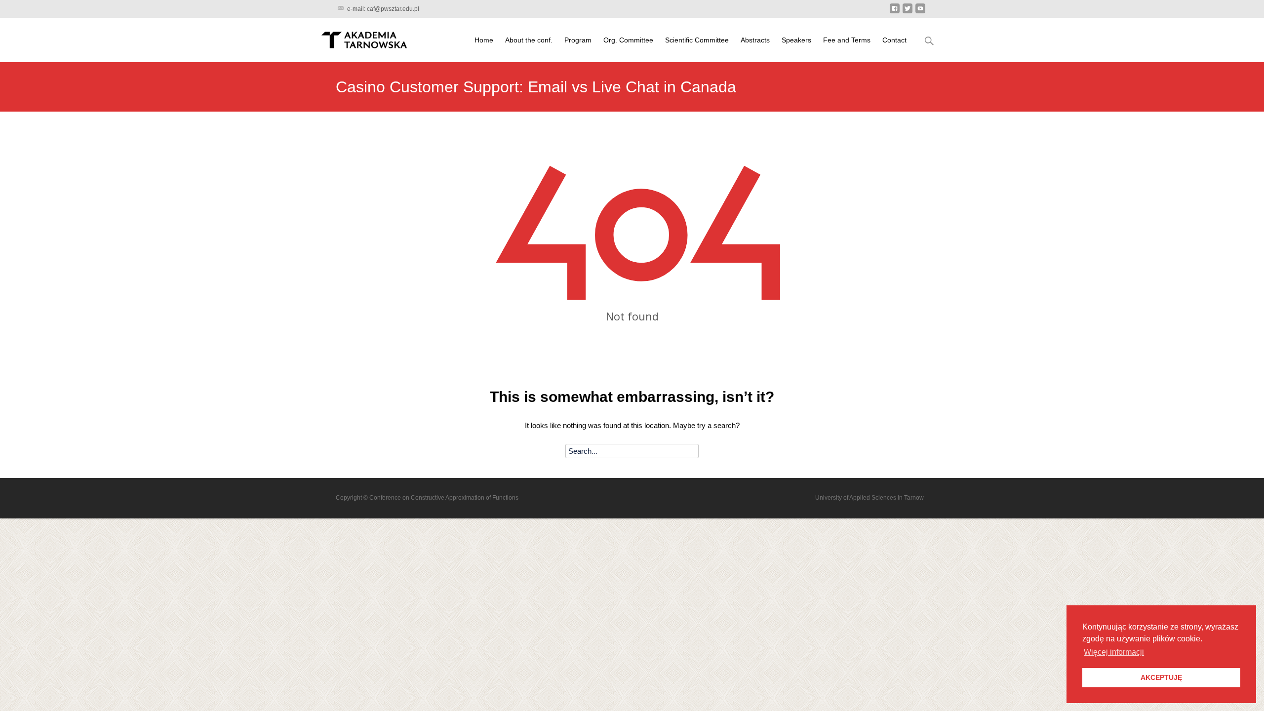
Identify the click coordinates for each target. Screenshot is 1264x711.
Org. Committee (628, 40)
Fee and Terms (846, 40)
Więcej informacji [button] (1114, 652)
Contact (894, 40)
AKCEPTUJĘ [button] (1161, 677)
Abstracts (755, 40)
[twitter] (907, 10)
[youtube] (920, 10)
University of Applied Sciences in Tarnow (869, 497)
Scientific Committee (697, 40)
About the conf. (529, 40)
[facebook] (895, 10)
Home (483, 40)
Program (578, 40)
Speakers (796, 40)
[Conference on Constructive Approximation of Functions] (363, 39)
